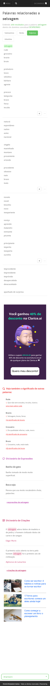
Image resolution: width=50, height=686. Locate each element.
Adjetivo (32, 33)
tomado (15, 472)
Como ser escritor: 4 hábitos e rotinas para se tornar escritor (35, 583)
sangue (18, 535)
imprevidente (10, 272)
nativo (6, 129)
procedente (9, 167)
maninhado (9, 148)
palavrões (10, 493)
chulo (38, 490)
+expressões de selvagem (17, 502)
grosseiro (8, 54)
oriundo (7, 160)
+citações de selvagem (16, 570)
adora (19, 529)
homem (19, 532)
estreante (8, 232)
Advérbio (8, 39)
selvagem (12, 529)
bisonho (7, 205)
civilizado (27, 532)
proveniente (9, 156)
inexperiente (9, 212)
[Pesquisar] (16, 3)
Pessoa (9, 490)
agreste (7, 84)
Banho (8, 472)
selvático (8, 77)
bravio (6, 57)
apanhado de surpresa (14, 292)
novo (6, 208)
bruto (6, 61)
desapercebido (10, 280)
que (14, 490)
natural (7, 121)
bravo (6, 100)
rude (6, 50)
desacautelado (10, 284)
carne (8, 535)
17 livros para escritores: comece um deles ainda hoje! (35, 598)
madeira (34, 529)
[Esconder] (45, 113)
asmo (6, 133)
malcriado (24, 444)
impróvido (8, 276)
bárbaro (7, 80)
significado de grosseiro (16, 434)
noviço (7, 220)
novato (7, 197)
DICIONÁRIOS (39, 3)
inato (6, 183)
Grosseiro (11, 444)
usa (17, 490)
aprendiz (8, 224)
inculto (7, 107)
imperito (7, 247)
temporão (8, 96)
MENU (7, 3)
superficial (10, 475)
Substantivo (9, 33)
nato (6, 175)
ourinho (7, 255)
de (20, 472)
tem (16, 403)
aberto (24, 550)
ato (36, 553)
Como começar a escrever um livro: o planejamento (33, 613)
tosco (6, 73)
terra (32, 550)
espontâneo (9, 125)
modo (24, 472)
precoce (7, 92)
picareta (7, 235)
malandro (8, 228)
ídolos (25, 529)
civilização (10, 557)
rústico (34, 403)
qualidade (14, 430)
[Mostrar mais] (39, 113)
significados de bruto (15, 448)
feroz (6, 103)
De (9, 430)
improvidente (10, 269)
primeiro (11, 550)
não (12, 403)
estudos (21, 403)
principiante (9, 243)
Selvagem (12, 416)
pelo (36, 550)
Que (9, 403)
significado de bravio (15, 420)
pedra (11, 532)
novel (6, 201)
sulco (18, 550)
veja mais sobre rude (14, 406)
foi (23, 553)
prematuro (8, 69)
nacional (7, 137)
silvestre (7, 171)
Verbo (21, 33)
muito (30, 472)
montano (8, 152)
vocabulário (30, 490)
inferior (22, 430)
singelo (7, 144)
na (28, 550)
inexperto (8, 251)
